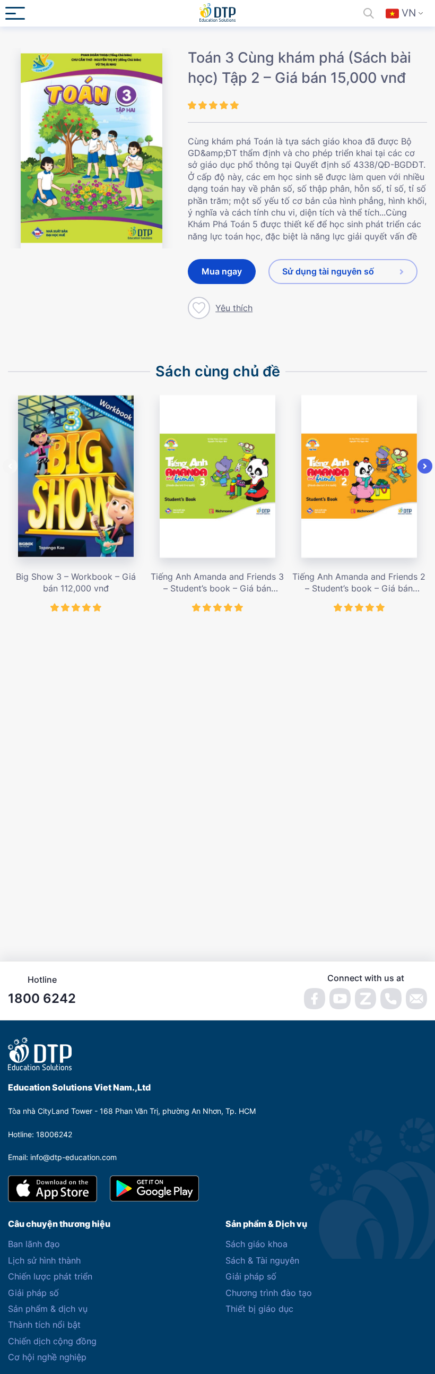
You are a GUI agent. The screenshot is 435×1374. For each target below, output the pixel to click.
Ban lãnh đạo (34, 1244)
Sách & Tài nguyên (262, 1260)
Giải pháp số (33, 1292)
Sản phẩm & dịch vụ (48, 1308)
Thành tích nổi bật (44, 1324)
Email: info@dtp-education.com (62, 1157)
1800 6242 (42, 998)
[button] (10, 466)
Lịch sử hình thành (44, 1260)
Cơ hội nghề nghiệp (47, 1357)
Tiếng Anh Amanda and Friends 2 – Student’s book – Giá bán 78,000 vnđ (358, 583)
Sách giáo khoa (256, 1244)
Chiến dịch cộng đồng (52, 1341)
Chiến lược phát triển (50, 1276)
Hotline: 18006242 (40, 1134)
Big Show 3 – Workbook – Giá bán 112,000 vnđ (76, 582)
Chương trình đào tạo (268, 1292)
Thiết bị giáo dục (259, 1308)
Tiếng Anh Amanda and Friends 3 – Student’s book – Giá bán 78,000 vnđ (217, 583)
